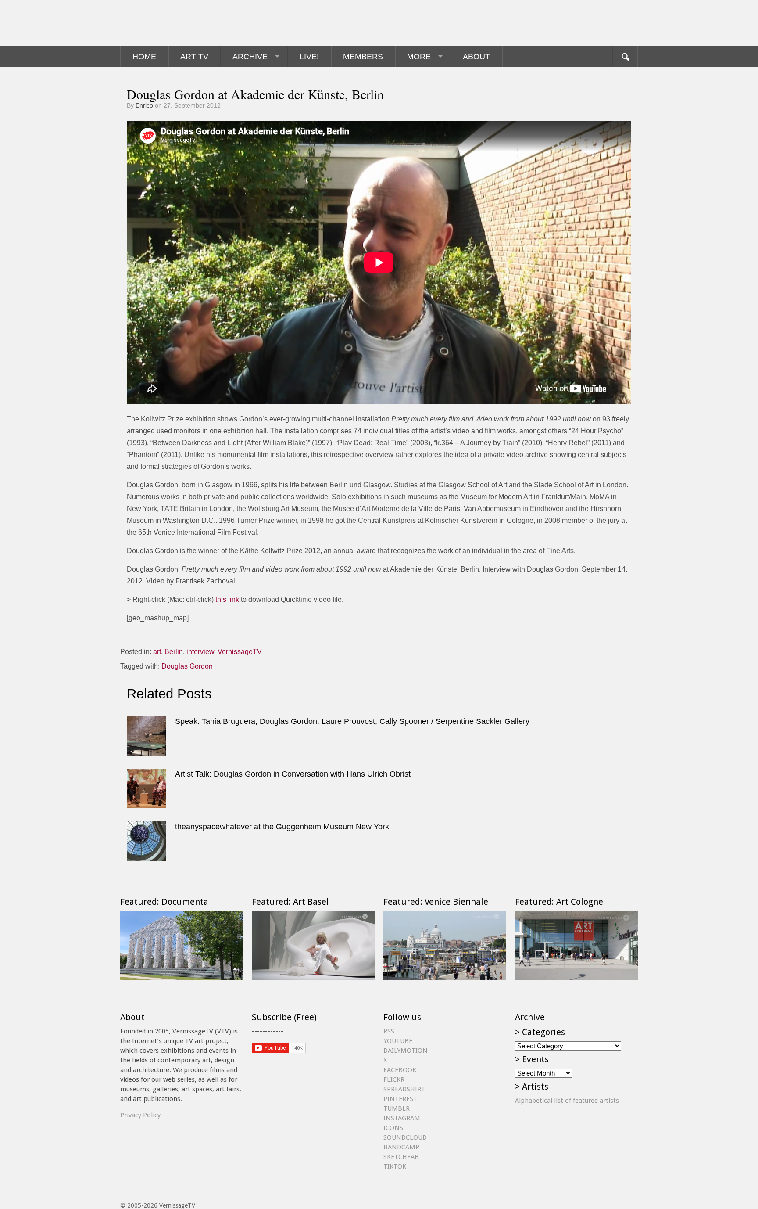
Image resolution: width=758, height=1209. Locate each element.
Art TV (194, 56)
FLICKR (393, 1079)
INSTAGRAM (401, 1118)
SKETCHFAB (401, 1157)
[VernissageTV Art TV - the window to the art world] (164, 23)
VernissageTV (240, 651)
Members (363, 56)
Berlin (173, 651)
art (157, 651)
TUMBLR (396, 1108)
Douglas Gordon (187, 666)
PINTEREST (400, 1099)
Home (144, 56)
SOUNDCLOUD (405, 1137)
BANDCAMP (401, 1147)
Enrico (144, 105)
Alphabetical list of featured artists (567, 1101)
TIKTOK (394, 1166)
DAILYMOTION (405, 1050)
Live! (309, 56)
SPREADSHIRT (404, 1089)
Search (625, 56)
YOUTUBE (397, 1041)
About (476, 56)
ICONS (393, 1128)
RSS (388, 1031)
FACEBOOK (399, 1070)
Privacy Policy (140, 1115)
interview (200, 651)
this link (227, 599)
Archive (250, 56)
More (419, 56)
